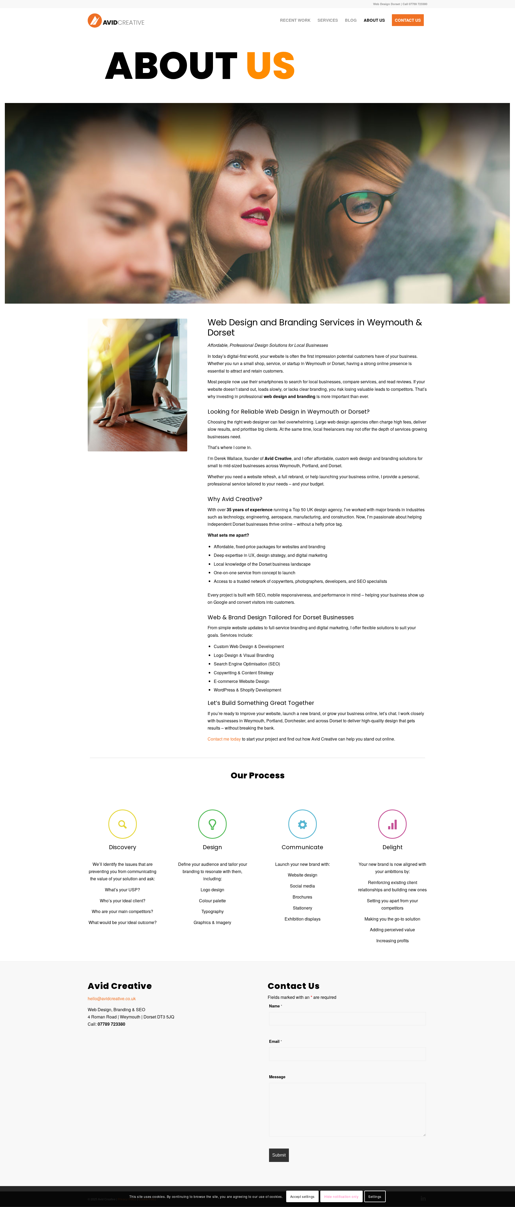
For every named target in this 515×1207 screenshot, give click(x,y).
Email (275, 1041)
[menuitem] (295, 20)
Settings (374, 1196)
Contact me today (224, 739)
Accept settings (302, 1196)
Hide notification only (341, 1196)
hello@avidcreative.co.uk (112, 998)
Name (275, 1006)
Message (277, 1077)
